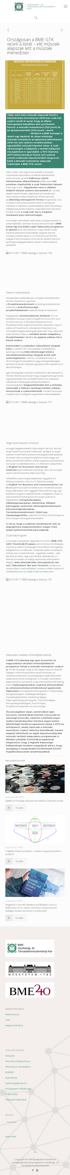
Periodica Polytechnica (17, 1061)
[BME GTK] (35, 6)
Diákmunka (11, 1094)
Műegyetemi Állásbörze (18, 1088)
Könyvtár (10, 1055)
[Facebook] (33, 1170)
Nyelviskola (11, 1077)
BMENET (9, 1072)
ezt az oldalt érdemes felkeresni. (37, 571)
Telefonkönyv (12, 1014)
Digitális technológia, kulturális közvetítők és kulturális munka (34, 800)
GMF (7, 1020)
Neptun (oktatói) (14, 1025)
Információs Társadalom (18, 1066)
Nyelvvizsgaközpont (16, 1083)
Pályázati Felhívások (16, 1099)
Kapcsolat (10, 1136)
